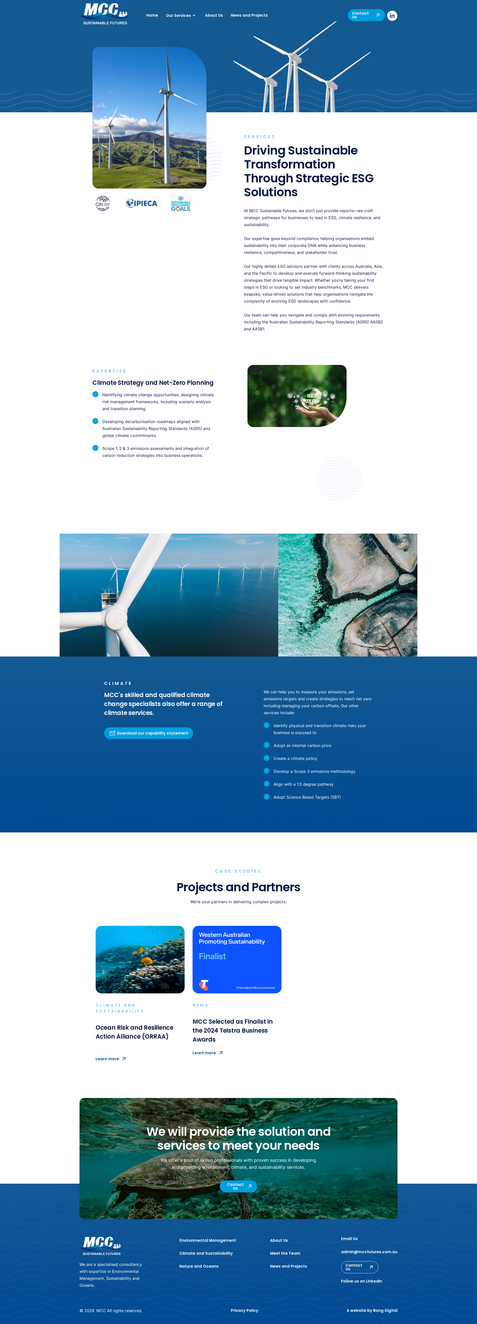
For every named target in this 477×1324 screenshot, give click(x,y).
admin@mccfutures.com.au (369, 1251)
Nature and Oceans (199, 1266)
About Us (214, 15)
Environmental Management (207, 1240)
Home (152, 15)
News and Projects (249, 15)
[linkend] (392, 16)
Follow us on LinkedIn (361, 1281)
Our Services (178, 15)
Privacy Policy (244, 1310)
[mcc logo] (100, 1246)
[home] (104, 15)
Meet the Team (285, 1253)
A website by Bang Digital (372, 1310)
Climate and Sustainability (206, 1253)
